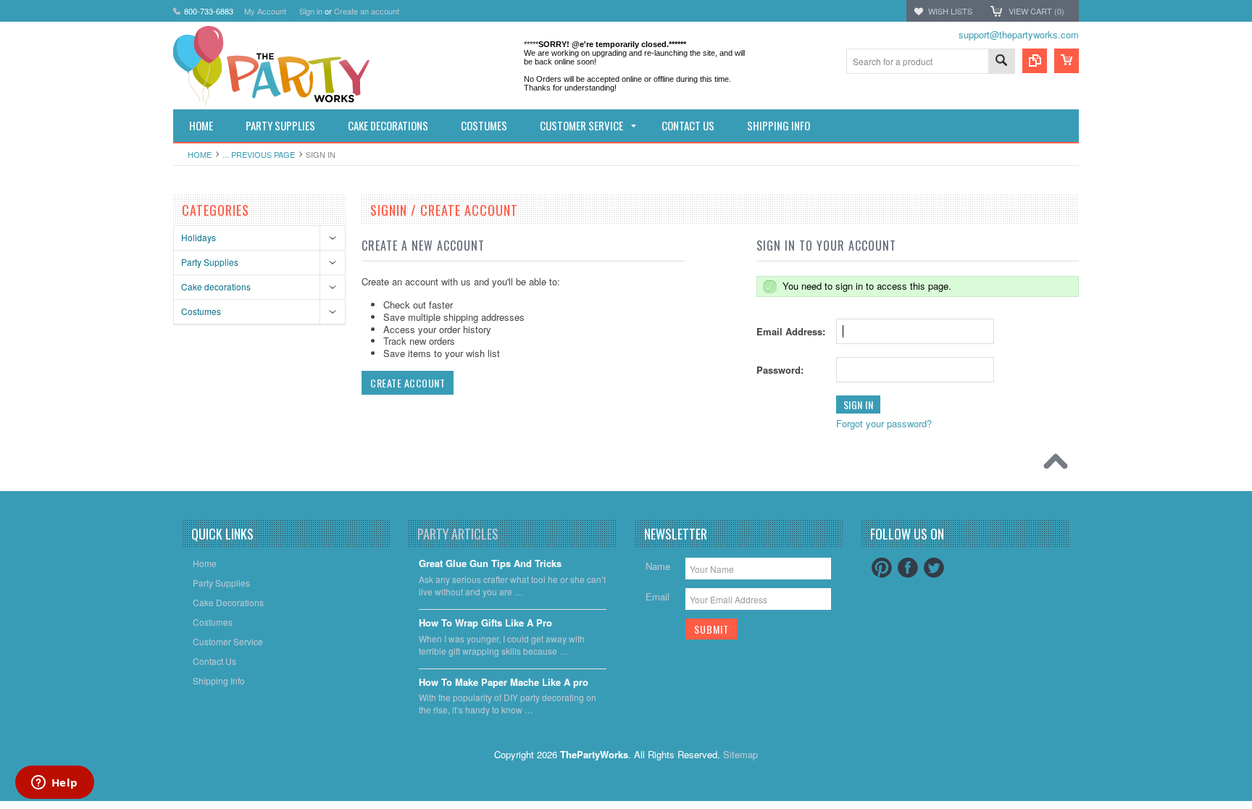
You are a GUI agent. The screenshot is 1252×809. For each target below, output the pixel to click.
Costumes (201, 311)
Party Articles (457, 533)
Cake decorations (216, 286)
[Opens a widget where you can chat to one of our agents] (54, 784)
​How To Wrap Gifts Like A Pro (485, 623)
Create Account (407, 382)
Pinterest (882, 568)
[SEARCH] (1001, 62)
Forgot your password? (884, 423)
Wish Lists (950, 11)
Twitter (934, 568)
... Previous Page (258, 154)
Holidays (198, 237)
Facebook (908, 568)
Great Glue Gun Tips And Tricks (490, 564)
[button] (1251, 808)
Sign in (310, 11)
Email (657, 596)
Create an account (366, 11)
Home (200, 154)
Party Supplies (209, 262)
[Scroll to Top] (1059, 465)
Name (658, 566)
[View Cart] (1066, 61)
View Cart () (1036, 11)
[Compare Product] (1034, 61)
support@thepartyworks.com (1019, 34)
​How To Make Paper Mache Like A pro (503, 682)
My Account (265, 11)
